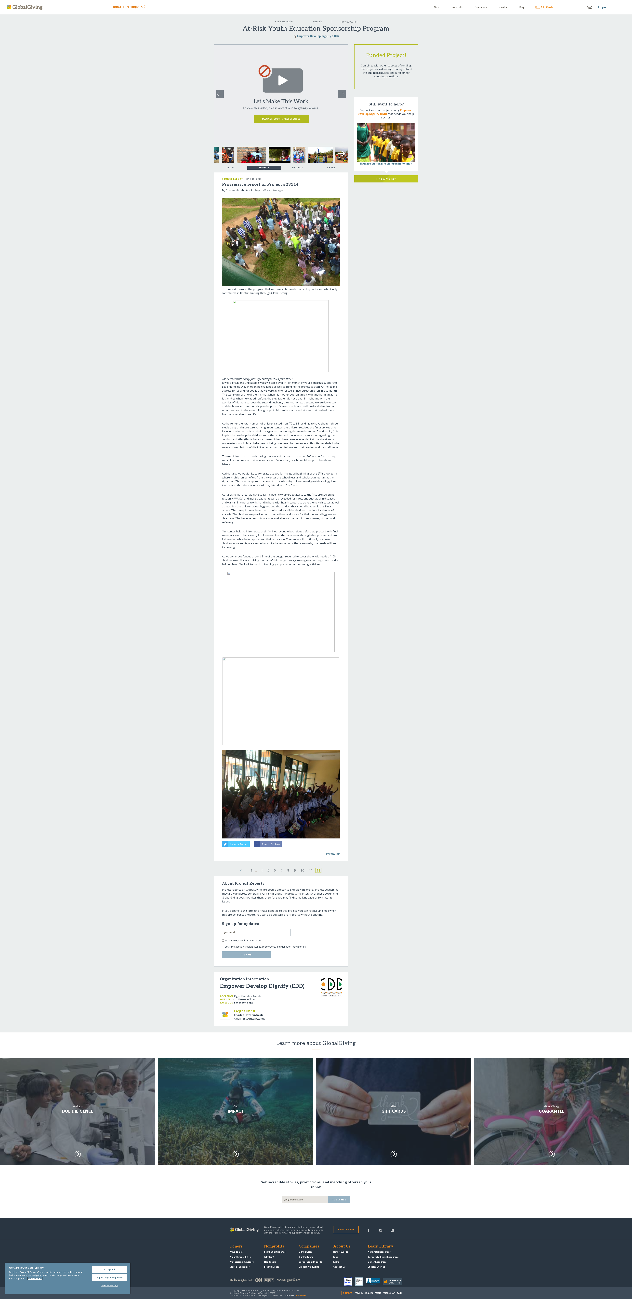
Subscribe (339, 1199)
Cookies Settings (109, 1285)
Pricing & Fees (271, 1266)
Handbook (270, 1261)
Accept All (109, 1269)
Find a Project (386, 178)
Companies (480, 7)
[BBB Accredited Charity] (374, 1281)
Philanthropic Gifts (240, 1256)
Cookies (368, 1293)
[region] (67, 1278)
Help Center (346, 1229)
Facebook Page (243, 1002)
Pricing (387, 1293)
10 (302, 870)
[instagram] (380, 1230)
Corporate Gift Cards (310, 1261)
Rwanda (317, 21)
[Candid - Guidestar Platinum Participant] (360, 1281)
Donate (128, 7)
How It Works (340, 1251)
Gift (547, 7)
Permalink (333, 854)
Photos (297, 167)
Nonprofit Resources (379, 1251)
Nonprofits (457, 7)
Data (399, 1293)
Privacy (359, 1293)
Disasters (503, 7)
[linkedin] (392, 1230)
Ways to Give (237, 1251)
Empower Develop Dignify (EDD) (318, 36)
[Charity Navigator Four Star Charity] (349, 1281)
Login (602, 7)
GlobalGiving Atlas (309, 1266)
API (393, 1293)
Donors (236, 1246)
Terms (377, 1293)
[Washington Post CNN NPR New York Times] (273, 1281)
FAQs (336, 1261)
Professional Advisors (242, 1261)
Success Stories (376, 1266)
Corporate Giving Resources (383, 1256)
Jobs (335, 1256)
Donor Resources (377, 1261)
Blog (521, 7)
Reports (264, 167)
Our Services (305, 1251)
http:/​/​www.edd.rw (243, 999)
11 (311, 870)
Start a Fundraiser (240, 1266)
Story (230, 167)
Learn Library (380, 1246)
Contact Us (339, 1266)
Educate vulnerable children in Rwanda (386, 163)
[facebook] (368, 1230)
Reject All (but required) (109, 1277)
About (437, 7)
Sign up (246, 954)
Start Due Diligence (275, 1251)
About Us (342, 1246)
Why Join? (269, 1256)
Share (331, 167)
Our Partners (306, 1256)
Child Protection (284, 21)
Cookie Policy (35, 1278)
